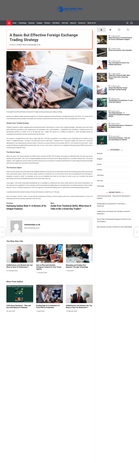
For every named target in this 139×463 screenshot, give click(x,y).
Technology (22, 23)
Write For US (92, 23)
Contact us (81, 23)
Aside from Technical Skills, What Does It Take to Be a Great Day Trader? (119, 76)
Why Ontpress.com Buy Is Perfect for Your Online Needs (114, 227)
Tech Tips (65, 23)
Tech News (55, 23)
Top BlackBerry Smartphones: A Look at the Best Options (120, 101)
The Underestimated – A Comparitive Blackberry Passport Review (119, 114)
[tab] (101, 30)
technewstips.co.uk (34, 45)
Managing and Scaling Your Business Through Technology (77, 266)
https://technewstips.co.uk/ (31, 228)
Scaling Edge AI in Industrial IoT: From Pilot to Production (48, 306)
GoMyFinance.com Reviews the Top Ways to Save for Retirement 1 (19, 266)
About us (73, 23)
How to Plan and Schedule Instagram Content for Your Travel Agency (48, 267)
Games (99, 164)
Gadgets (39, 23)
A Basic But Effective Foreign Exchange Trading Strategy (118, 88)
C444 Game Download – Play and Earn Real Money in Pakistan (18, 306)
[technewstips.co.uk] (16, 226)
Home (14, 23)
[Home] (9, 22)
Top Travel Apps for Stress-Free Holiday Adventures (119, 63)
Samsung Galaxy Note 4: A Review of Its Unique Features (120, 126)
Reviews (47, 23)
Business (31, 23)
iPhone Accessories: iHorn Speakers (120, 50)
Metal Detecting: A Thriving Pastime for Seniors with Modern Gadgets (120, 38)
